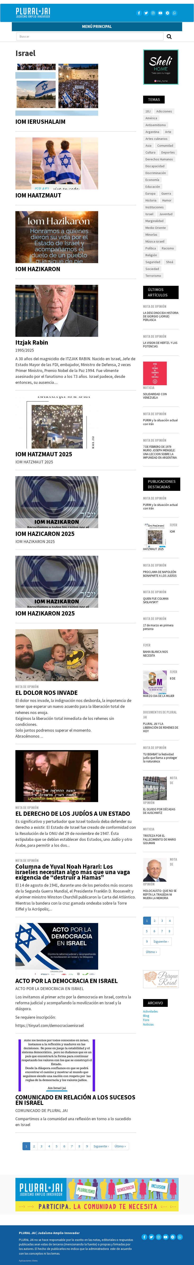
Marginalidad (154, 221)
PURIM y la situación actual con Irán (160, 422)
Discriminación (156, 173)
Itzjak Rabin (31, 342)
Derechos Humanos (159, 159)
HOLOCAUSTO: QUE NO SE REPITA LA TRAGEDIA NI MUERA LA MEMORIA (159, 894)
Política (151, 248)
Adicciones (164, 111)
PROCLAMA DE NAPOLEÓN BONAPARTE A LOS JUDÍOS (159, 573)
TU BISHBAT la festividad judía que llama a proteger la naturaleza (160, 757)
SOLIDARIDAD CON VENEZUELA (155, 395)
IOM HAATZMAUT (38, 195)
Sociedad (152, 269)
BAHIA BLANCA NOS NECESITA (155, 653)
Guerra (166, 193)
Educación (153, 186)
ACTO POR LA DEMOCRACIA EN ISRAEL (66, 981)
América (151, 118)
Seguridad (153, 262)
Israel (149, 214)
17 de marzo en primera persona (158, 627)
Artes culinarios (157, 139)
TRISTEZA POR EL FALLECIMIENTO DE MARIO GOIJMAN (159, 839)
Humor (167, 200)
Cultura (150, 152)
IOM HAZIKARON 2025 (45, 613)
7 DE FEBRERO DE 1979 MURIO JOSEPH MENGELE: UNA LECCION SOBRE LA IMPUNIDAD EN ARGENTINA (160, 452)
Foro (146, 1020)
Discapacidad (155, 166)
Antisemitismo (156, 125)
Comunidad (165, 145)
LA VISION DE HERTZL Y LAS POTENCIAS (160, 344)
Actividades (150, 1011)
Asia (148, 145)
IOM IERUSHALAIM (40, 121)
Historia (151, 200)
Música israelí (155, 241)
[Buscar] (169, 36)
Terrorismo (153, 276)
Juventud (165, 214)
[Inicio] (56, 13)
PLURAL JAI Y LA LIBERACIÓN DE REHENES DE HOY (160, 727)
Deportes (168, 152)
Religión (151, 255)
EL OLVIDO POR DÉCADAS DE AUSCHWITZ (159, 811)
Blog (146, 1015)
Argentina (152, 132)
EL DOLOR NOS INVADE (46, 693)
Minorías (151, 234)
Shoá (169, 262)
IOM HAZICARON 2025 (45, 534)
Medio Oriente (156, 228)
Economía (152, 180)
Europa (150, 193)
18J (148, 111)
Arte (168, 132)
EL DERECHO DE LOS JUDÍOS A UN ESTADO (72, 813)
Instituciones (155, 207)
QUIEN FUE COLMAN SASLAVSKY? (155, 600)
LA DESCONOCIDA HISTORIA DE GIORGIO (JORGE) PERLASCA (160, 316)
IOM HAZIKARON (37, 269)
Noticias (148, 1024)
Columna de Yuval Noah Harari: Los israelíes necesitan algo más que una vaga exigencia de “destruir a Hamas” (72, 872)
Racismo (168, 248)
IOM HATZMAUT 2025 (43, 454)
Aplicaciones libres (28, 1260)
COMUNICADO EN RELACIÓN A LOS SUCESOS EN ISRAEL (75, 1100)
